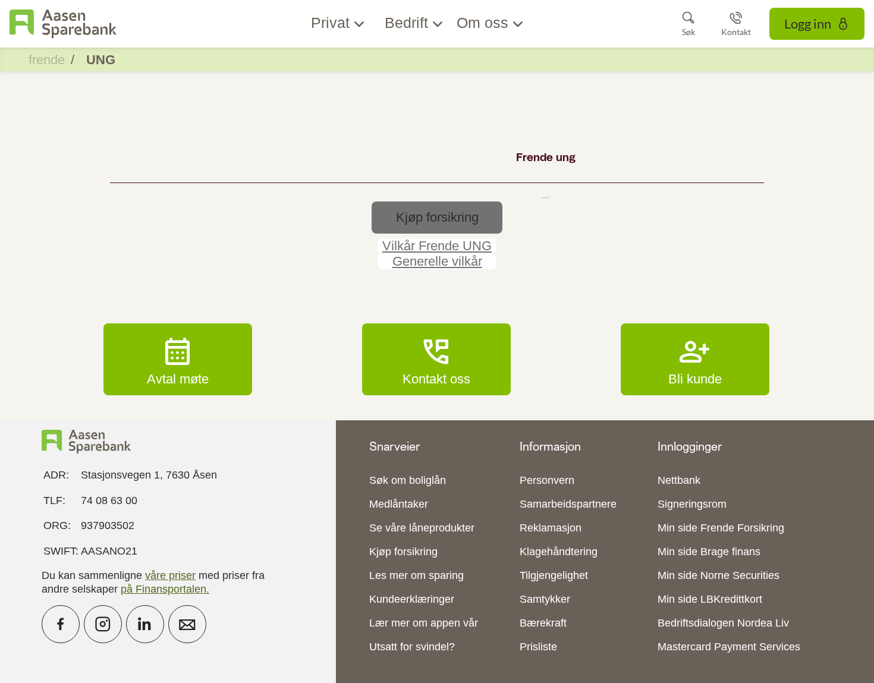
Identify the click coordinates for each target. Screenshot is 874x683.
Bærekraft (543, 623)
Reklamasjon (550, 528)
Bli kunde (695, 359)
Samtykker (545, 599)
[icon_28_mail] (187, 624)
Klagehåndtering (559, 552)
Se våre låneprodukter (421, 528)
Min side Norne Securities (718, 575)
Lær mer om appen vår (423, 623)
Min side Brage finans (709, 552)
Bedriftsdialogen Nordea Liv (723, 623)
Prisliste (538, 647)
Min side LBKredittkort (710, 599)
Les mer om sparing (416, 575)
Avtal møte (178, 359)
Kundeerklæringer (411, 599)
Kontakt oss (436, 359)
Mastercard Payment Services (729, 647)
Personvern (547, 480)
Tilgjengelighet (554, 575)
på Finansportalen (163, 589)
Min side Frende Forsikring (721, 528)
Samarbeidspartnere (568, 504)
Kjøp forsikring (403, 552)
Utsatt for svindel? (412, 647)
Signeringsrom (692, 504)
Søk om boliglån (407, 480)
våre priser (170, 575)
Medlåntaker (398, 504)
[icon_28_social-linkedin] (145, 624)
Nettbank (679, 480)
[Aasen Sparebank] (63, 24)
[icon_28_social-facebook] (61, 624)
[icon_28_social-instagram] (103, 624)
